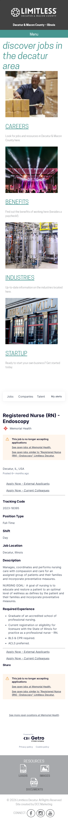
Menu (34, 34)
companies (25, 396)
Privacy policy (26, 747)
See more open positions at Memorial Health (34, 715)
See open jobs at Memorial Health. (31, 447)
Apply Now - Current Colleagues (27, 490)
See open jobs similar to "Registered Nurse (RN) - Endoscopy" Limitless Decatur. (36, 454)
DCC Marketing (43, 804)
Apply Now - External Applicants (28, 483)
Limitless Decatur (27, 800)
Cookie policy (42, 747)
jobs (10, 396)
